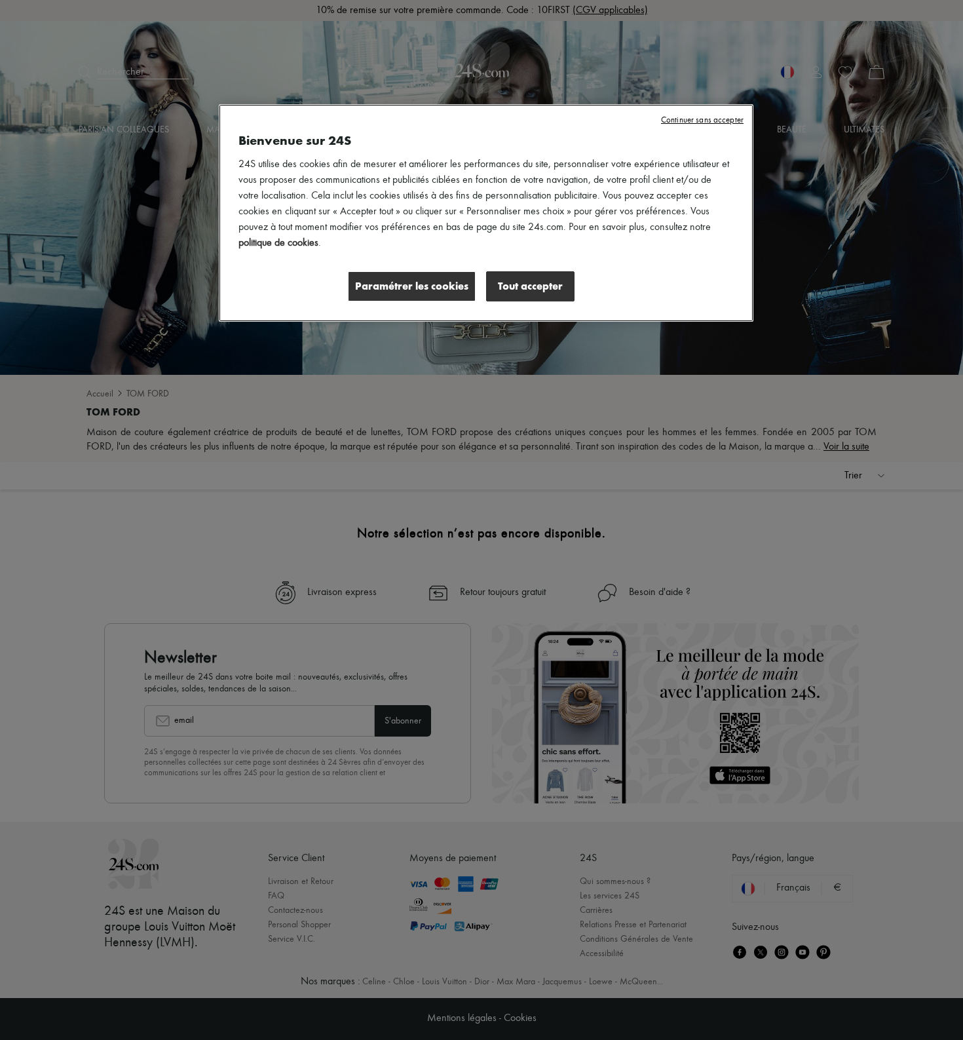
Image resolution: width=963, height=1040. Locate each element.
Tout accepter (530, 286)
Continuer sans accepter (702, 120)
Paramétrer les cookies (411, 286)
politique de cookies (278, 243)
